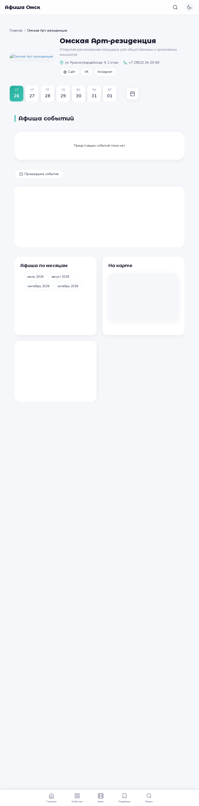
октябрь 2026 (68, 286)
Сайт (71, 72)
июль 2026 (35, 277)
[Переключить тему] (189, 7)
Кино (101, 801)
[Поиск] (175, 7)
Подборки (124, 801)
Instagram (105, 72)
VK (86, 72)
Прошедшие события (41, 174)
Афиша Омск (22, 7)
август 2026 (60, 277)
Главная (16, 30)
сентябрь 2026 (38, 286)
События (77, 801)
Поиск (149, 801)
